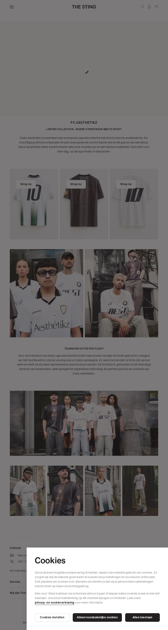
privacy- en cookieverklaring (54, 602)
